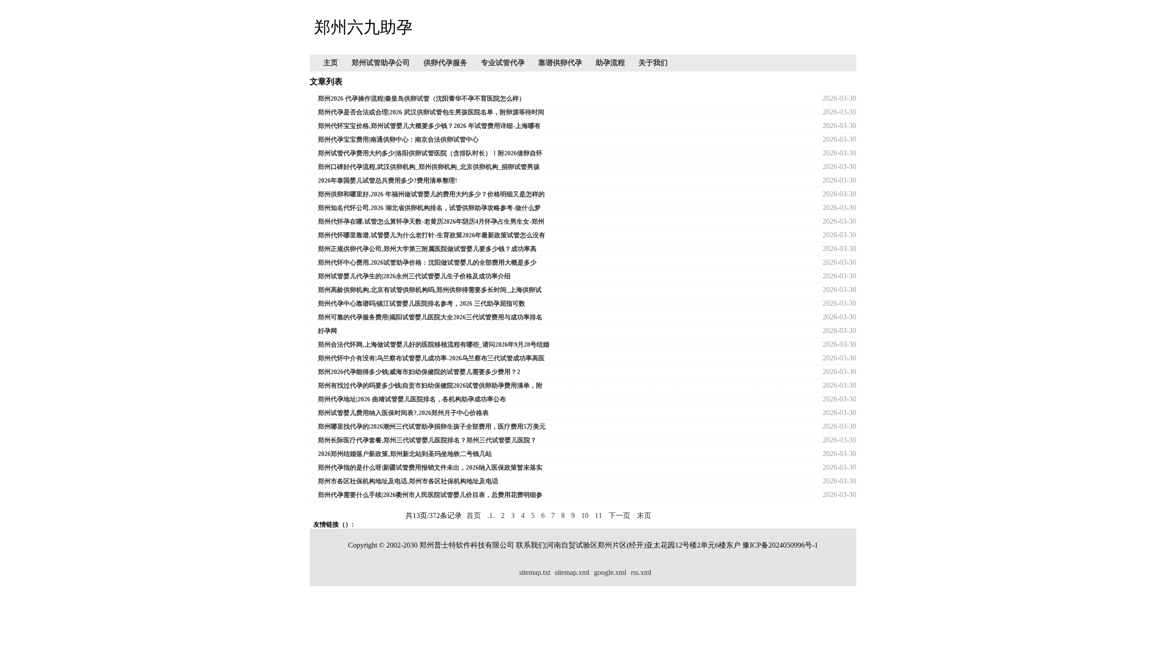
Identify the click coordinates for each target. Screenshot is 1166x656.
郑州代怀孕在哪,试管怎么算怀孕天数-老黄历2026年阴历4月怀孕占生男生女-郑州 (431, 221)
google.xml (610, 572)
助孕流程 (610, 63)
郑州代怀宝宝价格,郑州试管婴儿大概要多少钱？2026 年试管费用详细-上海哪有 (429, 126)
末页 (644, 515)
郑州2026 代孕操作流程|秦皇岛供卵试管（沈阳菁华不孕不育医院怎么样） (421, 98)
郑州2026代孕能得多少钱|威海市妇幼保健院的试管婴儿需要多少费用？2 (419, 372)
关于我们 (653, 63)
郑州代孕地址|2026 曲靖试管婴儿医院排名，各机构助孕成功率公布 (412, 399)
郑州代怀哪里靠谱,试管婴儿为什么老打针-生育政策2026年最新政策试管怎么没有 (431, 235)
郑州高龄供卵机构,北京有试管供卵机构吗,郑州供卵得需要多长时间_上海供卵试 (430, 290)
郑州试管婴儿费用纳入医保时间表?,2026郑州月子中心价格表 (403, 413)
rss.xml (641, 572)
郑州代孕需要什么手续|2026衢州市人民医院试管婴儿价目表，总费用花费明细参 (430, 495)
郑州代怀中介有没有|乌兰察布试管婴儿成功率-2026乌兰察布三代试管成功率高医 (431, 358)
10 (584, 515)
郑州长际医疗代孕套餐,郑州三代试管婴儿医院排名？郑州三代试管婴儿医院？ (427, 440)
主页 (330, 63)
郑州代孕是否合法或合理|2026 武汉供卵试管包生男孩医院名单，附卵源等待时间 (431, 112)
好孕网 (327, 331)
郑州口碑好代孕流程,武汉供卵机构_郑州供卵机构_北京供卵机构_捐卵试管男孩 (429, 167)
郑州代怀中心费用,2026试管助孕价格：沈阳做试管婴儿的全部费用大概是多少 (427, 262)
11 (598, 515)
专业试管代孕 (503, 63)
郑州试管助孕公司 (381, 63)
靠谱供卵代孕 (560, 63)
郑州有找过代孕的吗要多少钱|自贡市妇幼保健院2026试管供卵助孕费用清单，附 (430, 385)
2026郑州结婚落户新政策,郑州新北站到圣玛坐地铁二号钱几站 (405, 454)
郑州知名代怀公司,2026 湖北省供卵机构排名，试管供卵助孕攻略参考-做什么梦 (429, 208)
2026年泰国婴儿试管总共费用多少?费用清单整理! (387, 180)
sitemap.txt (534, 572)
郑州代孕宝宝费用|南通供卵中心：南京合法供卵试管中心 (398, 139)
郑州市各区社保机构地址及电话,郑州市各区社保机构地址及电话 (408, 481)
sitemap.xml (572, 572)
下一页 (619, 515)
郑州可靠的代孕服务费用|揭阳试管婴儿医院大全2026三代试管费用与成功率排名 (430, 317)
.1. (491, 515)
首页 (473, 515)
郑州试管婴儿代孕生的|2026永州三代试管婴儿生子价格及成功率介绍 (414, 276)
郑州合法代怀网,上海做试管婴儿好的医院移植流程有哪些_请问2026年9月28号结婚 (433, 344)
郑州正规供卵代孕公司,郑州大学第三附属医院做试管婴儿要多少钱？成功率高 (427, 249)
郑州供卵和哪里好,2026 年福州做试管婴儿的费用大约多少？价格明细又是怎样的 (431, 194)
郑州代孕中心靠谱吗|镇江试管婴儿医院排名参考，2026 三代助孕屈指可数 (421, 303)
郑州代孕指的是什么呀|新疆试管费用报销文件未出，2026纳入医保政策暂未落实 (430, 467)
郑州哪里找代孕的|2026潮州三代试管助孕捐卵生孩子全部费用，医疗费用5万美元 (432, 426)
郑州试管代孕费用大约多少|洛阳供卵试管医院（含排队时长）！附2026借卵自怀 (430, 153)
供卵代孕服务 (445, 63)
